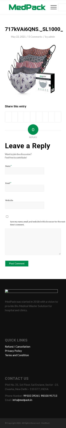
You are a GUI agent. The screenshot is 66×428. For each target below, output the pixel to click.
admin (51, 36)
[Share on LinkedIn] (33, 117)
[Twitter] (15, 318)
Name (8, 166)
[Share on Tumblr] (39, 117)
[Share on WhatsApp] (21, 117)
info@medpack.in (22, 399)
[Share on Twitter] (14, 117)
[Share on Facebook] (8, 117)
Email (8, 183)
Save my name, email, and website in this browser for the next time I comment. (37, 223)
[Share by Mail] (58, 117)
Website (9, 200)
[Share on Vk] (45, 117)
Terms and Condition (17, 355)
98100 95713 (49, 395)
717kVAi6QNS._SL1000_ (34, 29)
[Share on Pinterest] (27, 117)
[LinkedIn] (22, 318)
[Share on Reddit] (52, 117)
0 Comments (35, 36)
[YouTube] (28, 318)
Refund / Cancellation (17, 346)
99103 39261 (31, 395)
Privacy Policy (13, 350)
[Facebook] (8, 318)
